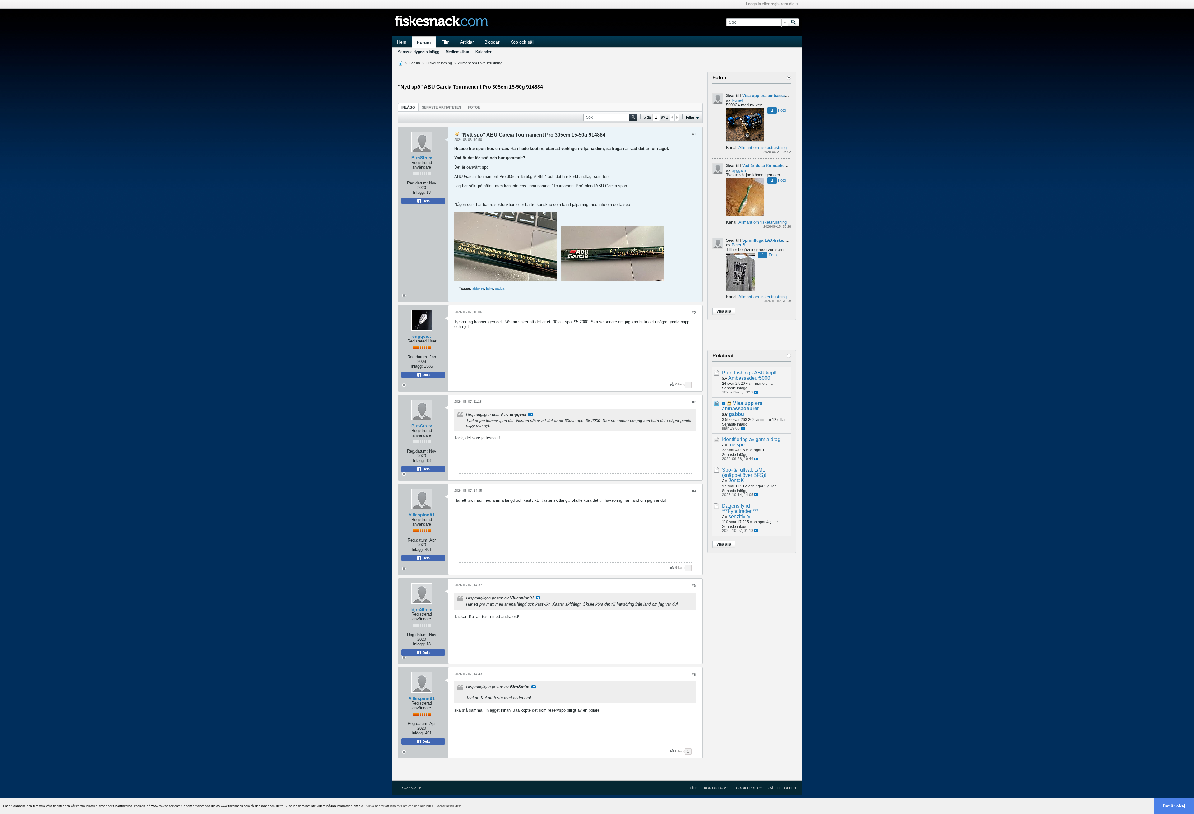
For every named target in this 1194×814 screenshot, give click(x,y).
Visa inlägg (530, 414)
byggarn (739, 170)
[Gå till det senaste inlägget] (756, 392)
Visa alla (723, 311)
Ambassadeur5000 (749, 378)
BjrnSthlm (421, 157)
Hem (401, 42)
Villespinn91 (422, 514)
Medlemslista (457, 52)
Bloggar (492, 42)
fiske (489, 288)
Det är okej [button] (1174, 805)
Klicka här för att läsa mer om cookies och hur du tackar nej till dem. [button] (414, 805)
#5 (694, 586)
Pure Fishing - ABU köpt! (749, 372)
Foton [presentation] (474, 107)
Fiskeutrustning (439, 63)
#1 (694, 134)
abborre (478, 288)
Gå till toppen (782, 788)
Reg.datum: (417, 183)
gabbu (736, 414)
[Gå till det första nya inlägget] (723, 403)
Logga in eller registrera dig (770, 4)
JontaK (736, 480)
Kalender (483, 52)
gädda (499, 288)
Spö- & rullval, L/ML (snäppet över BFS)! (744, 472)
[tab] (408, 107)
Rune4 (737, 100)
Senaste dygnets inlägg (418, 52)
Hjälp (692, 788)
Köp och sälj (522, 42)
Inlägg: (419, 192)
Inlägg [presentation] (408, 107)
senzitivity (739, 516)
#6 (694, 674)
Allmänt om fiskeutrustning (480, 63)
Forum (424, 42)
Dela (426, 201)
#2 (694, 312)
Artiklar (467, 42)
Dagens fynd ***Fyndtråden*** (740, 508)
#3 (694, 402)
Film (445, 42)
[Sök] (793, 22)
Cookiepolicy (749, 788)
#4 (694, 491)
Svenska (410, 788)
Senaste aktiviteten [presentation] (441, 107)
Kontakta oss (716, 788)
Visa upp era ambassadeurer (769, 95)
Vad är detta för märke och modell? (776, 165)
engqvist (421, 336)
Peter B (738, 245)
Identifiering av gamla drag (751, 439)
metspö (737, 444)
